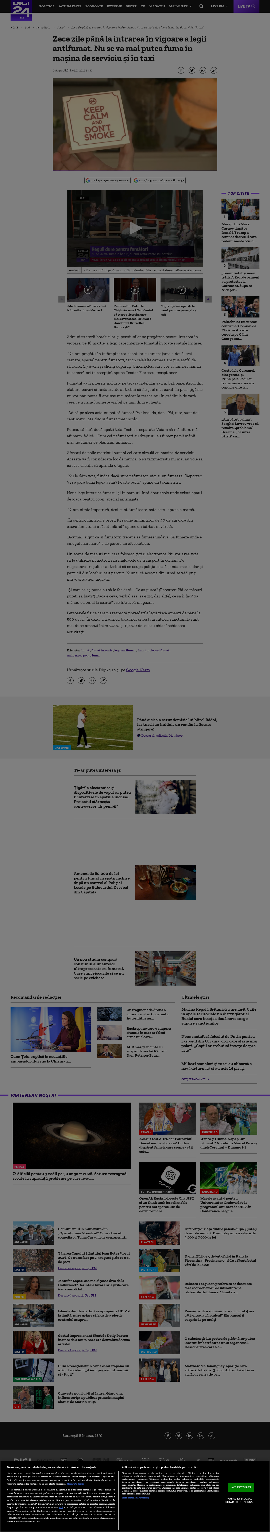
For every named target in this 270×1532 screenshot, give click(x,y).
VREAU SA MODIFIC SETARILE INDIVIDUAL (239, 1500)
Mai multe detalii (75, 1483)
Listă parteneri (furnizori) (135, 1497)
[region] (135, 1496)
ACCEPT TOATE (241, 1487)
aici (61, 1507)
